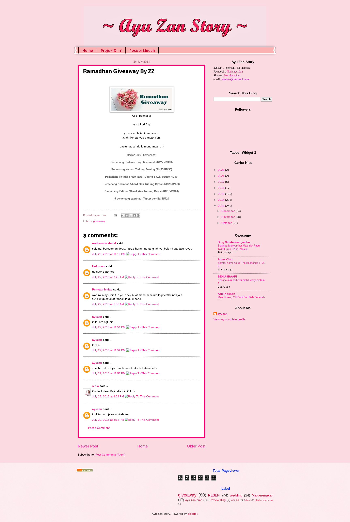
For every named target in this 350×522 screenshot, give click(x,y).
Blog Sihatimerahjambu (234, 242)
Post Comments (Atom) (110, 454)
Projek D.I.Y (111, 50)
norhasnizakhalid (104, 243)
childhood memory (264, 500)
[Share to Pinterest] (138, 215)
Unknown (98, 266)
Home (87, 50)
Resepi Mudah (142, 50)
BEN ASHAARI (227, 276)
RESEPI (214, 495)
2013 (221, 205)
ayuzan (97, 316)
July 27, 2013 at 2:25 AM (108, 277)
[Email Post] (115, 215)
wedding (236, 495)
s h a (95, 385)
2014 (221, 199)
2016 (221, 187)
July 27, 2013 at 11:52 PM (109, 350)
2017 (221, 181)
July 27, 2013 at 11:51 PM (109, 327)
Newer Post (88, 446)
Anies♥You (225, 259)
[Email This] (123, 215)
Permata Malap (102, 289)
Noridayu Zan (235, 71)
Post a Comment (99, 427)
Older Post (196, 446)
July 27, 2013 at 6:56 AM (108, 304)
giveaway (99, 221)
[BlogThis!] (127, 215)
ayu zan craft (193, 500)
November (228, 216)
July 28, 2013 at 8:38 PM (108, 396)
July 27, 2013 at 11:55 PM (109, 373)
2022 (221, 169)
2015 (221, 193)
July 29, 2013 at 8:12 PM (108, 419)
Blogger (192, 513)
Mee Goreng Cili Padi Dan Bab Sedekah (241, 297)
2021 (221, 175)
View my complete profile (229, 319)
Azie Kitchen (226, 293)
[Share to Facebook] (134, 215)
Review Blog (218, 500)
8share (247, 500)
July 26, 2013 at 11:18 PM (109, 254)
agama (235, 500)
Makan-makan (262, 495)
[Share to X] (130, 215)
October (227, 222)
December (228, 210)
